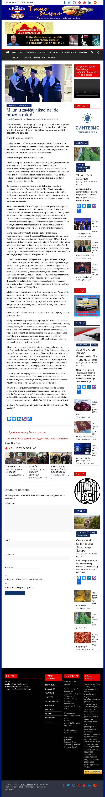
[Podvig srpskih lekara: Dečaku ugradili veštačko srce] (82, 241)
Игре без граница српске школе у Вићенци (38, 470)
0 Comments (54, 119)
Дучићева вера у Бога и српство (26, 432)
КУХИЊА (27, 58)
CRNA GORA (82, 533)
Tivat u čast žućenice (84, 176)
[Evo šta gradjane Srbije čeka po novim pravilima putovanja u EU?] (82, 444)
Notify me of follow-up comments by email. (23, 579)
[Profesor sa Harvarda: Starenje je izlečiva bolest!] (82, 263)
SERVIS (94, 345)
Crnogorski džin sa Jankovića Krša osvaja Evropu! (86, 545)
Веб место (9, 567)
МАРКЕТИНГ (39, 58)
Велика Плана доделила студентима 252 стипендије (39, 438)
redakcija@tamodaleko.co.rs (16, 684)
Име (7, 540)
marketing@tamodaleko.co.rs (17, 686)
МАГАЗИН (43, 52)
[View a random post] (97, 52)
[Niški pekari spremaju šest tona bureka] (82, 591)
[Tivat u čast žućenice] (87, 148)
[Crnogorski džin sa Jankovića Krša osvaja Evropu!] (87, 516)
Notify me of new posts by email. (19, 587)
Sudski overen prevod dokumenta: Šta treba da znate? (87, 354)
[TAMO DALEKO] (7, 52)
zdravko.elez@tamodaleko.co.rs (18, 689)
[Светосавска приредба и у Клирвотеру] (61, 453)
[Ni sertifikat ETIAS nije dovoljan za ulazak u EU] (82, 422)
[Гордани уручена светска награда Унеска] (82, 220)
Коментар (10, 503)
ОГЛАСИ (52, 58)
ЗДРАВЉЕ (16, 58)
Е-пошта (9, 554)
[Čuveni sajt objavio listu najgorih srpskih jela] (82, 633)
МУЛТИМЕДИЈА (69, 52)
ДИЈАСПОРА (17, 52)
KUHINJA (81, 165)
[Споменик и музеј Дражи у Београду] (16, 453)
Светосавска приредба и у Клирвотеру (59, 469)
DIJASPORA (12, 105)
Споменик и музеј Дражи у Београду (14, 469)
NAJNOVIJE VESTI (24, 105)
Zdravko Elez (30, 119)
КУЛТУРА (54, 52)
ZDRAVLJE (81, 171)
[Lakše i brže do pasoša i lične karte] (82, 401)
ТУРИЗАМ (83, 52)
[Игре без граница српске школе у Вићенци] (38, 453)
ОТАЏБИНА (31, 52)
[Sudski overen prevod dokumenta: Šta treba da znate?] (87, 329)
